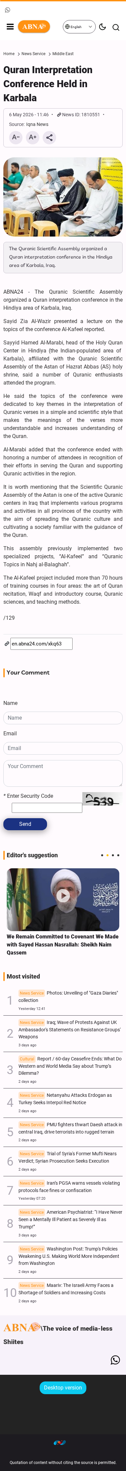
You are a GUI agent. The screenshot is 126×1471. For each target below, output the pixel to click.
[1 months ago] (63, 899)
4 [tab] (118, 855)
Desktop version (63, 1387)
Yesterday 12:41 (31, 1009)
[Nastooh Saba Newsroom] (63, 1442)
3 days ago (27, 1045)
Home (8, 53)
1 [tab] (102, 855)
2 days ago (27, 1081)
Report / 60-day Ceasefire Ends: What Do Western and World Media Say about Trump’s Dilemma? (70, 1066)
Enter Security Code (28, 796)
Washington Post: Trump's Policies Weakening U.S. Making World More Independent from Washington (68, 1256)
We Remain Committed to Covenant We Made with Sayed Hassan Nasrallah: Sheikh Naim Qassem (63, 944)
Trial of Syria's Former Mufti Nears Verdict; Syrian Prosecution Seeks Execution (67, 1157)
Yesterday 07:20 (31, 1198)
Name (10, 703)
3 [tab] (113, 855)
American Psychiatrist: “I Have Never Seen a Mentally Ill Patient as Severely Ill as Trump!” (70, 1219)
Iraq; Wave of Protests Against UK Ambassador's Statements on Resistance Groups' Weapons (69, 1030)
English (76, 27)
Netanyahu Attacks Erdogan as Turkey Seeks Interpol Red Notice (65, 1099)
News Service (33, 53)
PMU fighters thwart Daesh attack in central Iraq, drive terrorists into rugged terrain (70, 1128)
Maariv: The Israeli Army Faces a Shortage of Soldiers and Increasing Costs (66, 1289)
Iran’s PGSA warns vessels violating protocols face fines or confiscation (69, 1186)
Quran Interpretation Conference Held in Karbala (47, 84)
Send (25, 824)
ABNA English (40, 26)
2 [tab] (108, 855)
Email (10, 733)
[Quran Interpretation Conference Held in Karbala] (63, 197)
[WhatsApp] (115, 1360)
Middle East (63, 53)
